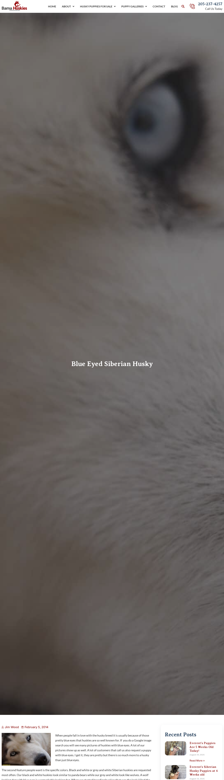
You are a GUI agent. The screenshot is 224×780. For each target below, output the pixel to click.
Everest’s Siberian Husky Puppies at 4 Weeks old (204, 770)
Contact (159, 6)
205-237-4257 (210, 4)
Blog (174, 6)
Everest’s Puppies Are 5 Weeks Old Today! (202, 746)
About (66, 6)
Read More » (197, 760)
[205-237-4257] (192, 6)
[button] (183, 6)
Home (52, 6)
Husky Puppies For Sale (96, 6)
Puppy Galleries (132, 6)
